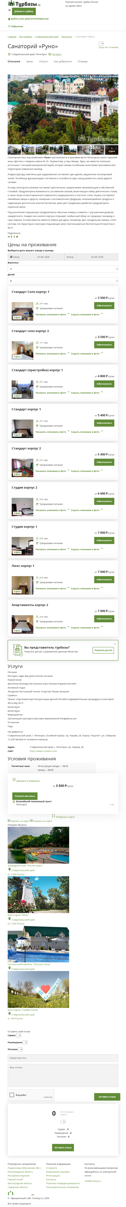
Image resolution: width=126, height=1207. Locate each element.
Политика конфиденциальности (63, 1183)
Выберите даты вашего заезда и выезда (30, 250)
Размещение (15, 1042)
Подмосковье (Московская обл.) (24, 1167)
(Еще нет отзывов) (108, 47)
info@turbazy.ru (93, 1181)
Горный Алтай (15, 1179)
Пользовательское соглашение (62, 1187)
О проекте (51, 1167)
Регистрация (53, 1175)
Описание (14, 61)
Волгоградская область (20, 1183)
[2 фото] (22, 389)
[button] (70, 314)
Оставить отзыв (107, 1096)
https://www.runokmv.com (43, 751)
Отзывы (83, 61)
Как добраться (63, 61)
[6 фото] (22, 624)
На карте (56, 54)
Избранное (17, 26)
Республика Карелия (19, 1175)
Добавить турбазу (23, 11)
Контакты (51, 1179)
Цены (29, 61)
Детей (11, 274)
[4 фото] (22, 350)
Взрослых (13, 262)
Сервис (12, 1035)
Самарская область (18, 1187)
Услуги (43, 61)
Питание (12, 1049)
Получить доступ (103, 650)
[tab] (61, 311)
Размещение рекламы (58, 1171)
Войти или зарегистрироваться (30, 18)
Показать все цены (25, 796)
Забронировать (104, 305)
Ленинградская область (20, 1171)
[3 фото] (22, 311)
